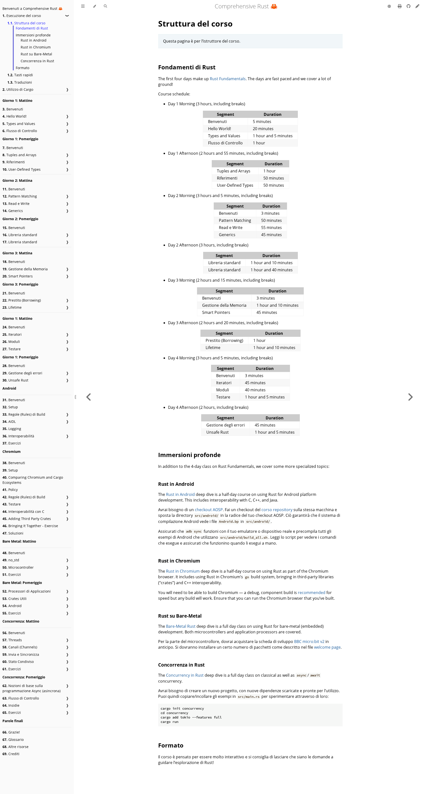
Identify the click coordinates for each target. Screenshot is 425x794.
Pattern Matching (19, 196)
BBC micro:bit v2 (309, 641)
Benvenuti (12, 109)
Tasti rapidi (20, 75)
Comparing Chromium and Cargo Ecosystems (32, 480)
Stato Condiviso (18, 661)
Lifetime (12, 307)
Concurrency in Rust (185, 675)
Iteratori (12, 334)
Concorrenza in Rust (37, 61)
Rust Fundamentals (228, 78)
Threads (12, 640)
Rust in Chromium (36, 47)
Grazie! (11, 732)
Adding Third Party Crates (26, 518)
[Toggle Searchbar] (105, 6)
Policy (10, 489)
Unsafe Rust (15, 380)
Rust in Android (33, 40)
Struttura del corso (26, 23)
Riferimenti (13, 162)
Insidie (10, 705)
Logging (11, 428)
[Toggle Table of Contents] (83, 6)
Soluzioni (12, 533)
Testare (11, 349)
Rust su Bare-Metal (36, 54)
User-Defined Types (21, 169)
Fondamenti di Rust (32, 28)
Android (12, 605)
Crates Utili (14, 598)
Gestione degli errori (22, 373)
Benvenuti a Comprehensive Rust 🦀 (32, 8)
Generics (12, 210)
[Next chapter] (410, 397)
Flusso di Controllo (19, 130)
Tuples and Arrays (19, 155)
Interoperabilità (18, 436)
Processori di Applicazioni (26, 591)
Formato (22, 67)
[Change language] (389, 6)
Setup (10, 407)
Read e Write (16, 203)
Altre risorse (15, 746)
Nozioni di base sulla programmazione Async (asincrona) (31, 688)
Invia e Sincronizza (20, 654)
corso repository (276, 509)
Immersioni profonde (33, 35)
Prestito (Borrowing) (21, 300)
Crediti (10, 753)
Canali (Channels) (19, 647)
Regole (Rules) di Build (23, 414)
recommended (311, 592)
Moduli (11, 341)
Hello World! (14, 116)
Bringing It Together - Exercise (30, 525)
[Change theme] (94, 6)
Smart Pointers (17, 276)
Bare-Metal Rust (181, 626)
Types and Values (18, 123)
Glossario (13, 739)
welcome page (327, 647)
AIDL (9, 421)
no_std (10, 560)
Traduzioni (19, 82)
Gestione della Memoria (25, 269)
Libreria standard (19, 234)
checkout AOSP (209, 509)
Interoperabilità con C (23, 511)
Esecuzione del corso (21, 15)
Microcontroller (18, 567)
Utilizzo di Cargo (17, 89)
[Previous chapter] (89, 397)
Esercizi (11, 443)
